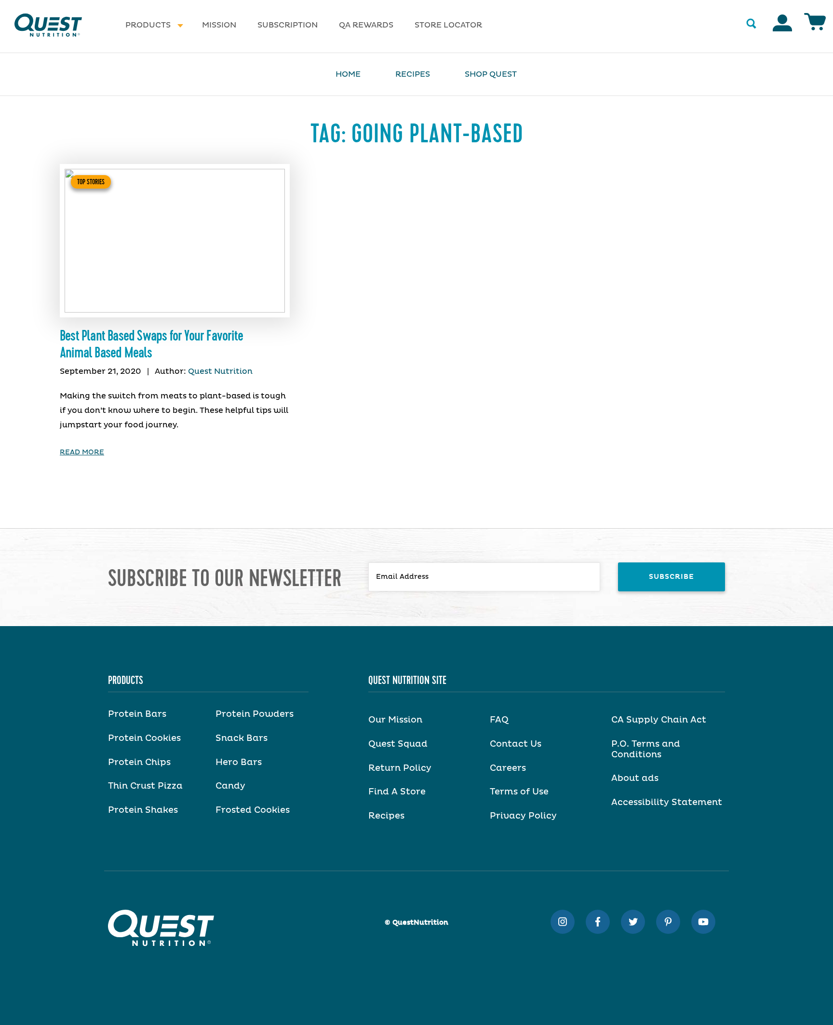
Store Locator (448, 25)
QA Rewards (366, 25)
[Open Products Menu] (180, 25)
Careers (508, 768)
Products (148, 25)
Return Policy (399, 768)
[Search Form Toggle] (751, 24)
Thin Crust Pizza (145, 786)
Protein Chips (139, 762)
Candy (230, 786)
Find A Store (397, 792)
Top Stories (91, 182)
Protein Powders (254, 714)
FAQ (499, 720)
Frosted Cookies (252, 810)
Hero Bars (238, 762)
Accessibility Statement (666, 802)
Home (348, 74)
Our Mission (395, 720)
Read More (82, 452)
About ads (634, 778)
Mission (219, 25)
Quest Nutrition (220, 371)
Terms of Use (519, 792)
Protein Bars (137, 714)
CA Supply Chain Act (658, 720)
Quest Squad (398, 744)
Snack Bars (241, 738)
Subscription (287, 25)
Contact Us (515, 744)
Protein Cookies (144, 738)
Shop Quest (491, 74)
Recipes (412, 74)
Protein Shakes (143, 810)
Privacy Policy (523, 816)
